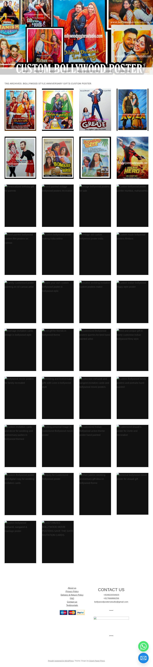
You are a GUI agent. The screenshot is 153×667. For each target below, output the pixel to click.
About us (72, 588)
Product (39, 71)
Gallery (67, 71)
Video (109, 71)
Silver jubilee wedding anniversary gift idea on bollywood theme (95, 494)
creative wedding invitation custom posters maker (95, 301)
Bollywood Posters (89, 71)
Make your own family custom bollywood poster (57, 109)
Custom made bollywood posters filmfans (133, 253)
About (53, 71)
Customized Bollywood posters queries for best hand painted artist (95, 349)
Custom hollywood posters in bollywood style (95, 109)
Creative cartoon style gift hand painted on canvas (20, 157)
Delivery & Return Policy (72, 595)
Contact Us (124, 71)
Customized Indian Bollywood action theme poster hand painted (95, 446)
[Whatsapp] (143, 646)
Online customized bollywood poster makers (20, 109)
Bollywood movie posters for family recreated (20, 398)
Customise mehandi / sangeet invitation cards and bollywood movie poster (95, 397)
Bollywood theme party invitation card (132, 158)
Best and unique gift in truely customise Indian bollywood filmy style (132, 349)
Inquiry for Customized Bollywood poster (58, 494)
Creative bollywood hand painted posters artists (132, 109)
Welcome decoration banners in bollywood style (95, 157)
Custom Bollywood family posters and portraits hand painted (132, 397)
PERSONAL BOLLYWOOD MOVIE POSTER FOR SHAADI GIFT (132, 493)
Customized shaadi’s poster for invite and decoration (132, 446)
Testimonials (72, 605)
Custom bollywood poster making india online (58, 253)
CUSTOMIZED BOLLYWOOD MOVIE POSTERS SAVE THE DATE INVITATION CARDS (57, 541)
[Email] (143, 658)
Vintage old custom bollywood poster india (95, 253)
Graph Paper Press (97, 661)
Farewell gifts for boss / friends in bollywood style (57, 157)
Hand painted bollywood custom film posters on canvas (20, 253)
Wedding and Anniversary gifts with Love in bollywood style (57, 397)
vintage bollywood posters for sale (95, 205)
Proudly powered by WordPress (61, 661)
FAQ (72, 598)
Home (26, 71)
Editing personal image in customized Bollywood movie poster (58, 445)
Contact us (72, 602)
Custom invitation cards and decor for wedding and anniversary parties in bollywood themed (20, 446)
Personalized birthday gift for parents (20, 206)
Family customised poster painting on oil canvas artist (20, 301)
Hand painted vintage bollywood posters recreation (58, 205)
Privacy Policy (72, 591)
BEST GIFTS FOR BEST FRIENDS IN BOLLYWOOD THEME (57, 350)
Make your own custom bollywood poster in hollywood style (57, 302)
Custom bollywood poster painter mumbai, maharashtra (132, 205)
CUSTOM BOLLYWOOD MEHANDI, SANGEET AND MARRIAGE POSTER (20, 542)
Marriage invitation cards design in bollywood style (20, 349)
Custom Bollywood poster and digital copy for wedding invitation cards (20, 494)
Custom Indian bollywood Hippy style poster (132, 302)
